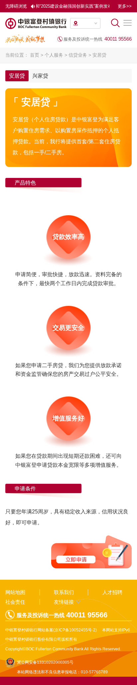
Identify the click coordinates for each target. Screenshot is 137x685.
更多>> (125, 6)
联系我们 (64, 592)
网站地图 (15, 592)
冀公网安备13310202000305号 (45, 662)
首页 (34, 55)
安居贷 (99, 55)
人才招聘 (112, 592)
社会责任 (15, 602)
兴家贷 (40, 76)
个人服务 (54, 55)
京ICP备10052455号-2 (75, 630)
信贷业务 (77, 55)
